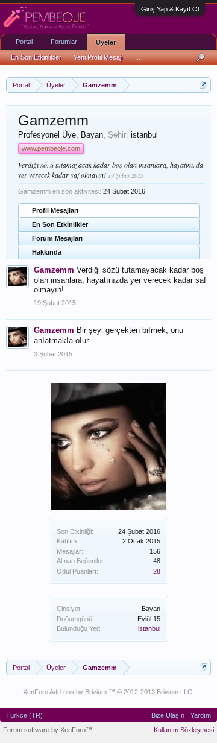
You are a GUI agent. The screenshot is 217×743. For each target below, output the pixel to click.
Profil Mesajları (55, 210)
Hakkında (46, 252)
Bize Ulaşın (167, 715)
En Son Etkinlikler (60, 224)
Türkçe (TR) (24, 715)
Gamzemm (54, 269)
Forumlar (64, 41)
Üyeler (106, 42)
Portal (24, 41)
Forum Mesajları (57, 238)
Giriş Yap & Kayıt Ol (170, 9)
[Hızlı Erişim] (203, 85)
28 (156, 571)
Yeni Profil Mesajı (98, 57)
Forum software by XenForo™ (47, 729)
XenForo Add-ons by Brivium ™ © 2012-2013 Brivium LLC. (108, 691)
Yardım (200, 715)
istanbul (149, 628)
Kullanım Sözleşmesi (184, 729)
